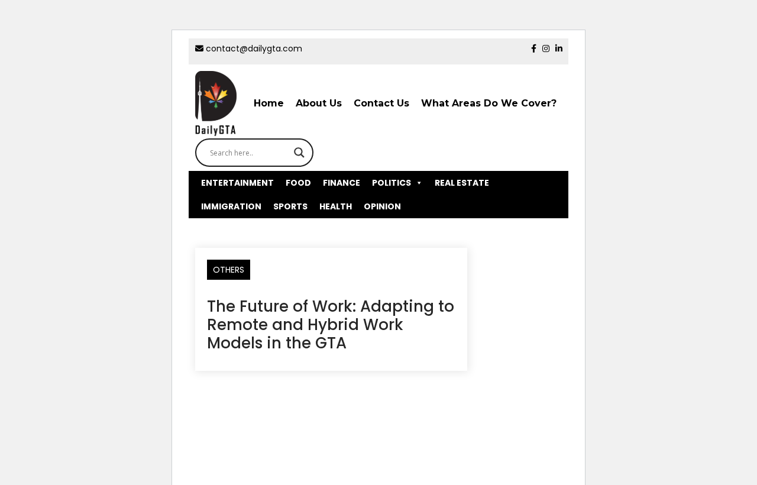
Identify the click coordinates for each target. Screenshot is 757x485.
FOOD (298, 183)
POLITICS (391, 183)
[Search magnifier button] (299, 152)
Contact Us (381, 103)
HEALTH (335, 206)
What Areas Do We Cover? (489, 103)
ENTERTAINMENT (237, 183)
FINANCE (341, 183)
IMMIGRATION (231, 206)
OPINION (382, 206)
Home (269, 103)
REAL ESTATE (462, 183)
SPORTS (290, 206)
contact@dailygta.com (252, 48)
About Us (319, 103)
